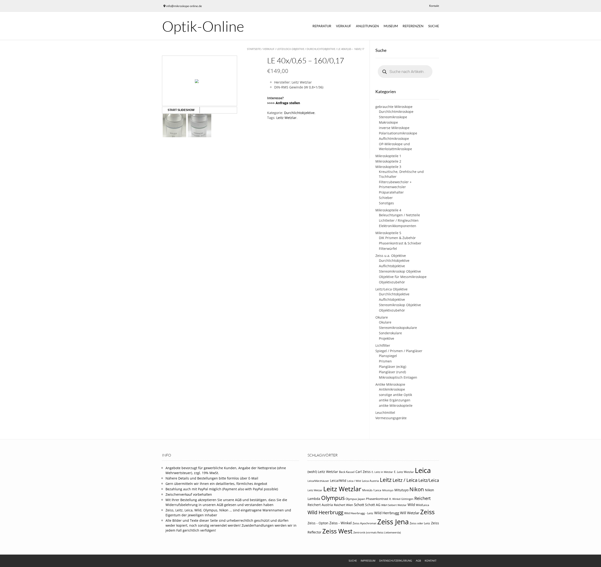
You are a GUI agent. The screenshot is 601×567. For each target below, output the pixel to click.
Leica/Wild (338, 480)
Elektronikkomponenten (397, 226)
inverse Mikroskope (394, 128)
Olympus (333, 498)
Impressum (368, 560)
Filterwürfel (388, 248)
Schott (359, 504)
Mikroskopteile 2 (388, 161)
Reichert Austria (320, 504)
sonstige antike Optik (395, 394)
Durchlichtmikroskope (396, 111)
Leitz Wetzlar (286, 117)
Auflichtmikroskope (394, 138)
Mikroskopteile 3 (388, 166)
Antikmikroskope (392, 389)
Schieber (386, 197)
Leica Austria (370, 481)
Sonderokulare (390, 333)
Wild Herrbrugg (386, 512)
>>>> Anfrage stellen (283, 103)
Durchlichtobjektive (321, 49)
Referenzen (413, 26)
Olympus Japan (355, 499)
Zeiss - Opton (318, 523)
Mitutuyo (401, 490)
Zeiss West (337, 531)
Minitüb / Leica (371, 490)
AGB (418, 560)
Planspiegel (388, 356)
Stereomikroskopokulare (398, 327)
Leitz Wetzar (315, 490)
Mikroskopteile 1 (388, 156)
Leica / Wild (354, 481)
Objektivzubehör (392, 282)
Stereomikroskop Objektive (400, 271)
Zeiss (427, 512)
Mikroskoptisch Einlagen (398, 377)
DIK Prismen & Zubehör (397, 238)
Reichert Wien (343, 505)
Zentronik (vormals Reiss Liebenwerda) (377, 532)
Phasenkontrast (377, 499)
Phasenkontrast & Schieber (400, 243)
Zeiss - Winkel (340, 523)
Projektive (386, 338)
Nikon (416, 489)
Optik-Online (203, 26)
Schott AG (372, 505)
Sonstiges (386, 203)
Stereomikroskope (393, 117)
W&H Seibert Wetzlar (394, 505)
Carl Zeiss (363, 471)
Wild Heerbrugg (325, 512)
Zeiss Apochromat (364, 523)
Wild (411, 504)
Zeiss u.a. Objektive (390, 255)
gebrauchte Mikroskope (393, 106)
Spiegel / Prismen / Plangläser (398, 351)
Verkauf (343, 26)
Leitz (386, 479)
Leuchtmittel (385, 412)
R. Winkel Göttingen (401, 499)
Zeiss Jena (393, 521)
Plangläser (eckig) (392, 366)
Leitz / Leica (405, 480)
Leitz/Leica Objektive (290, 49)
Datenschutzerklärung (395, 560)
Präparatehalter (391, 192)
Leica (423, 470)
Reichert (422, 498)
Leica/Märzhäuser (318, 481)
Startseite (254, 49)
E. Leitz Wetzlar (404, 472)
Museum (391, 26)
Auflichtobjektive (392, 266)
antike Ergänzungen (394, 400)
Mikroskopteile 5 (388, 233)
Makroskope (388, 122)
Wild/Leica (422, 505)
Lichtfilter (382, 345)
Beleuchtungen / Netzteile (399, 215)
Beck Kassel (346, 472)
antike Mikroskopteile (395, 405)
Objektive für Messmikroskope (403, 276)
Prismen (385, 361)
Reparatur (321, 26)
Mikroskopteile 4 (388, 210)
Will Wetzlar (409, 512)
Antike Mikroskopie (390, 384)
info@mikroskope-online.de (184, 6)
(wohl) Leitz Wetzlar (323, 471)
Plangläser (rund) (392, 372)
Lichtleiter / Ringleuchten (399, 220)
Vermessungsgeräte (391, 418)
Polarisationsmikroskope (398, 133)
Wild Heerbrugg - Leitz (358, 513)
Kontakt (434, 6)
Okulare (381, 317)
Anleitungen (367, 26)
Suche (433, 26)
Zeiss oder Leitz (420, 523)
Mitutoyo (387, 490)
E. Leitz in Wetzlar (382, 472)
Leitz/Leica (428, 480)
